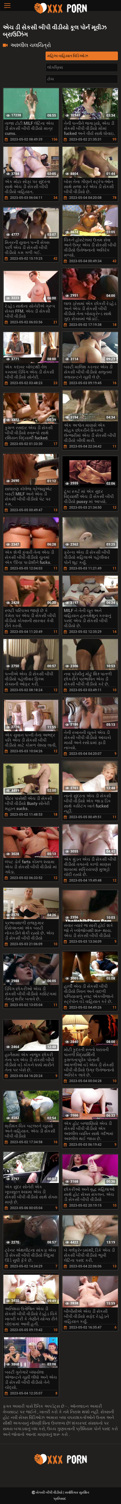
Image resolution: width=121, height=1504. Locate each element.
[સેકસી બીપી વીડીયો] (60, 12)
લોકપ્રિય (55, 67)
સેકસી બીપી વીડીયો (49, 1492)
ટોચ (50, 79)
